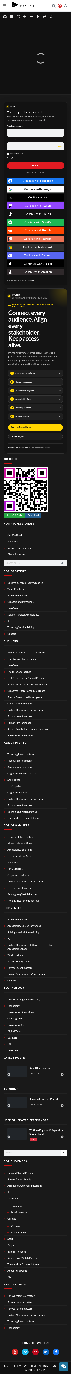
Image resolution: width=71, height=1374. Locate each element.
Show (60, 146)
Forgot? (10, 158)
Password (11, 140)
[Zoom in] (24, 16)
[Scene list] (11, 16)
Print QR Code (14, 515)
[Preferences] (5, 16)
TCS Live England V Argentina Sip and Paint (21, 1132)
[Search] (51, 16)
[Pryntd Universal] (40, 1103)
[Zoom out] (31, 16)
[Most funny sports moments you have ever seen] (27, 1071)
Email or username (15, 126)
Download (33, 515)
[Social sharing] (44, 16)
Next (62, 1074)
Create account (27, 281)
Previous (9, 1074)
